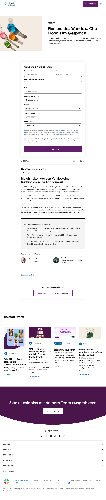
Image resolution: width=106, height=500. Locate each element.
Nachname (58, 71)
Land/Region (29, 122)
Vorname (28, 71)
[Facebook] (77, 161)
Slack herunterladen (22, 481)
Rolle (26, 105)
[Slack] (9, 4)
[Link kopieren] (84, 161)
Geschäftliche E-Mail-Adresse (34, 79)
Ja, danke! (42, 293)
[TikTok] (64, 436)
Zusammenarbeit (27, 275)
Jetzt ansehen (53, 149)
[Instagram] (46, 436)
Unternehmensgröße (32, 96)
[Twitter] (74, 161)
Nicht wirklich (61, 293)
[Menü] (100, 4)
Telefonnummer (30, 113)
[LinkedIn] (81, 161)
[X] (55, 436)
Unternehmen (29, 88)
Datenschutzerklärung (51, 134)
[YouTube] (59, 436)
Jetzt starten (90, 3)
